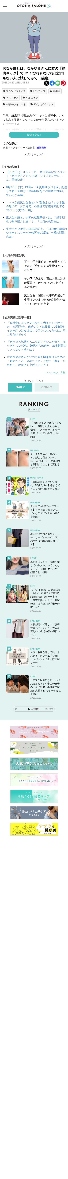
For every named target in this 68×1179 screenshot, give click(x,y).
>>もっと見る (55, 372)
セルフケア (12, 97)
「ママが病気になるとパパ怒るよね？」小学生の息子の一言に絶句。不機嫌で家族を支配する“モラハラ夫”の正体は (35, 206)
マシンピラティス (16, 91)
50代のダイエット (43, 104)
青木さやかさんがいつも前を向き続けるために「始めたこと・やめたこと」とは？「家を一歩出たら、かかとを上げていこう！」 (36, 360)
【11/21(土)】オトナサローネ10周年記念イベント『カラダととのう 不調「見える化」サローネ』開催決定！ (35, 176)
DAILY (20, 387)
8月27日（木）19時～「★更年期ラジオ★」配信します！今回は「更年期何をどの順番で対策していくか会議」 (36, 191)
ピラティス (39, 91)
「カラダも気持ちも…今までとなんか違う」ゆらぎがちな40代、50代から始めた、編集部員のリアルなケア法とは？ (36, 345)
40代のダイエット (16, 104)
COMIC (46, 387)
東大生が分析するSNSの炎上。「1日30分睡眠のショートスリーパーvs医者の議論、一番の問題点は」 (36, 232)
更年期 (56, 91)
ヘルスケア (32, 97)
